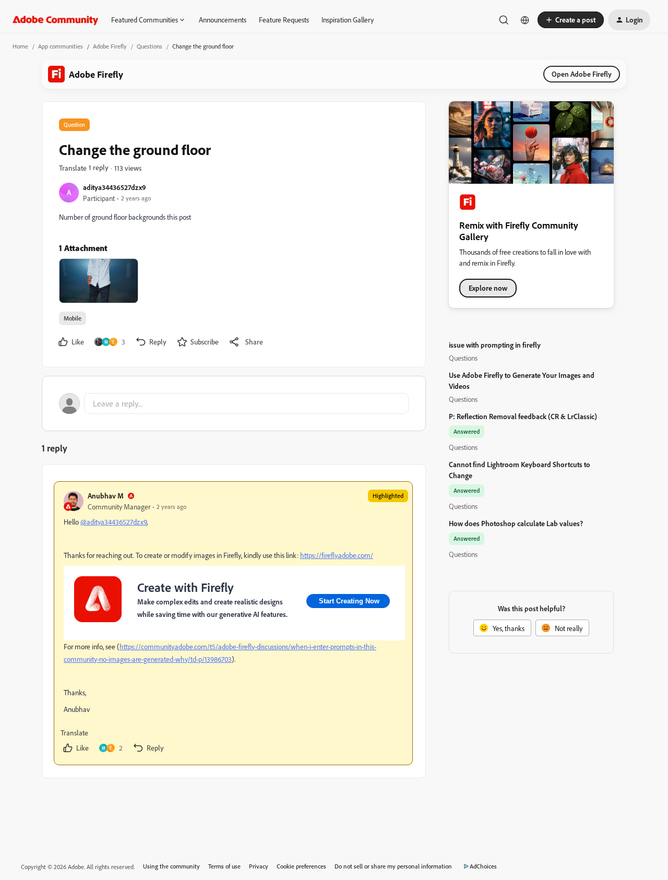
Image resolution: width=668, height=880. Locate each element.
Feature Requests (284, 19)
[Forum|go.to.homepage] (56, 19)
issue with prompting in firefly (495, 344)
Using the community (171, 866)
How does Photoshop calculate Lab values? (516, 523)
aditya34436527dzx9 (114, 187)
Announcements (222, 19)
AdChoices (483, 866)
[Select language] (525, 19)
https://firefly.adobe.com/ (336, 555)
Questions (149, 46)
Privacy (258, 866)
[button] (571, 19)
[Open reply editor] (233, 403)
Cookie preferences (301, 866)
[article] (233, 623)
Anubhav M (106, 495)
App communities (60, 46)
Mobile (72, 318)
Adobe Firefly (110, 46)
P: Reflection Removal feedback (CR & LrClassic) (523, 416)
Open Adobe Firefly (582, 73)
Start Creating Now (348, 601)
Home (20, 46)
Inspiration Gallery (347, 19)
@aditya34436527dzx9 (113, 521)
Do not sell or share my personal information (393, 866)
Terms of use (224, 866)
